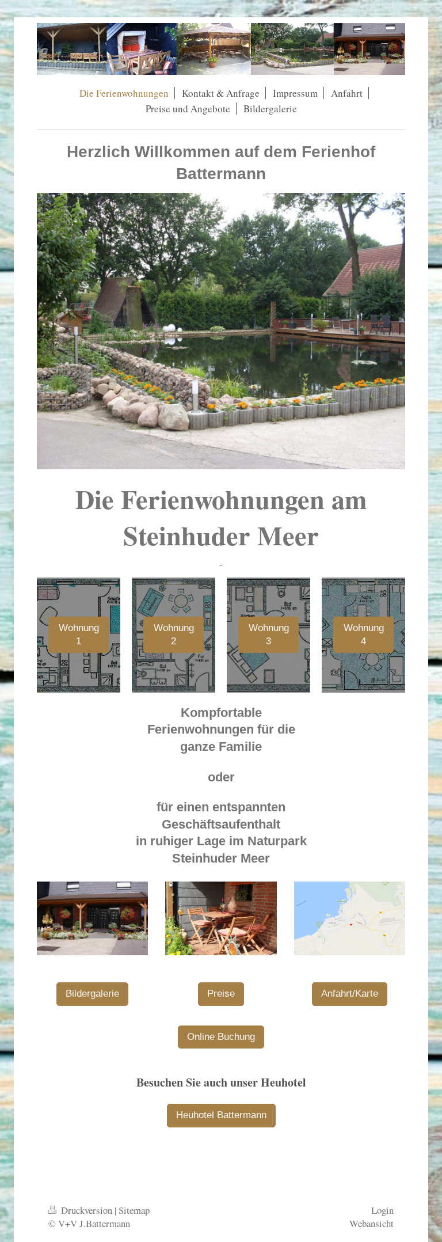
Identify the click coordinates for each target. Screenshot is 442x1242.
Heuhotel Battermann (221, 1115)
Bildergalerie (92, 993)
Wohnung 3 (269, 634)
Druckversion (87, 1210)
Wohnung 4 (364, 634)
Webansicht (371, 1223)
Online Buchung (221, 1036)
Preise (221, 993)
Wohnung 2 (174, 634)
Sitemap (134, 1210)
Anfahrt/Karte (349, 993)
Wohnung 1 (79, 634)
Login (382, 1210)
